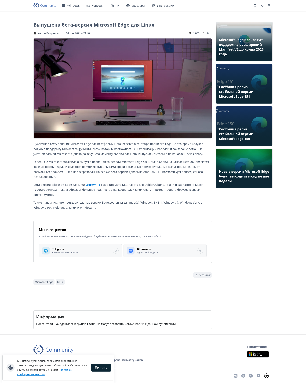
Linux (60, 282)
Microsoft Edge (44, 282)
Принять (101, 367)
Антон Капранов (48, 33)
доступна (93, 185)
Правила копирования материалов (119, 360)
